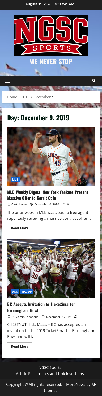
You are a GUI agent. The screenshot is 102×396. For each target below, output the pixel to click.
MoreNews (75, 384)
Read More (21, 228)
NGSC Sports (49, 367)
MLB (15, 179)
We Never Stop (51, 61)
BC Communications (24, 317)
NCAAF (27, 292)
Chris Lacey (19, 204)
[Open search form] (93, 80)
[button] (7, 81)
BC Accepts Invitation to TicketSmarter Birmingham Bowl (51, 268)
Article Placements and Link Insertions (50, 373)
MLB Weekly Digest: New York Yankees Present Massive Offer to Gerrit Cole (51, 156)
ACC (15, 292)
